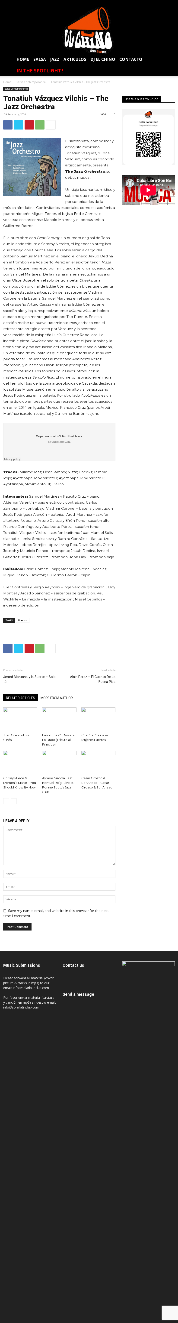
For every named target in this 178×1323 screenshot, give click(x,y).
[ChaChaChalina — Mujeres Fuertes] (98, 719)
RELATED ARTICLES (20, 698)
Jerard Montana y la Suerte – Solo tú (29, 679)
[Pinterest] (29, 125)
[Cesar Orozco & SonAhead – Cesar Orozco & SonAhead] (98, 762)
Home (22, 59)
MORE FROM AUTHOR (57, 698)
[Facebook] (128, 3)
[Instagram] (145, 3)
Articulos (75, 59)
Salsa (39, 59)
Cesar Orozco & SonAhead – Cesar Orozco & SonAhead (96, 782)
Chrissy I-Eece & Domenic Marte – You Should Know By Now (19, 782)
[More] (51, 125)
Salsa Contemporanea (31, 82)
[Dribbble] (119, 3)
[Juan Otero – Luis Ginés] (20, 719)
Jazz (54, 59)
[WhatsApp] (171, 3)
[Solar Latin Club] (89, 30)
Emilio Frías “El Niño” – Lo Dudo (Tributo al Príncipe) (58, 739)
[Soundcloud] (154, 3)
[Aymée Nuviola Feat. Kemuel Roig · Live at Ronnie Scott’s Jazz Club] (59, 762)
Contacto (130, 59)
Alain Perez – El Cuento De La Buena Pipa (92, 679)
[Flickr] (136, 3)
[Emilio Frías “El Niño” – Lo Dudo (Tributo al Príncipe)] (59, 719)
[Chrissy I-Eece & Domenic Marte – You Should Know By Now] (20, 762)
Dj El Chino (102, 59)
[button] (169, 60)
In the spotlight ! (39, 70)
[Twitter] (162, 3)
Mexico (22, 620)
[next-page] (13, 801)
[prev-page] (6, 801)
